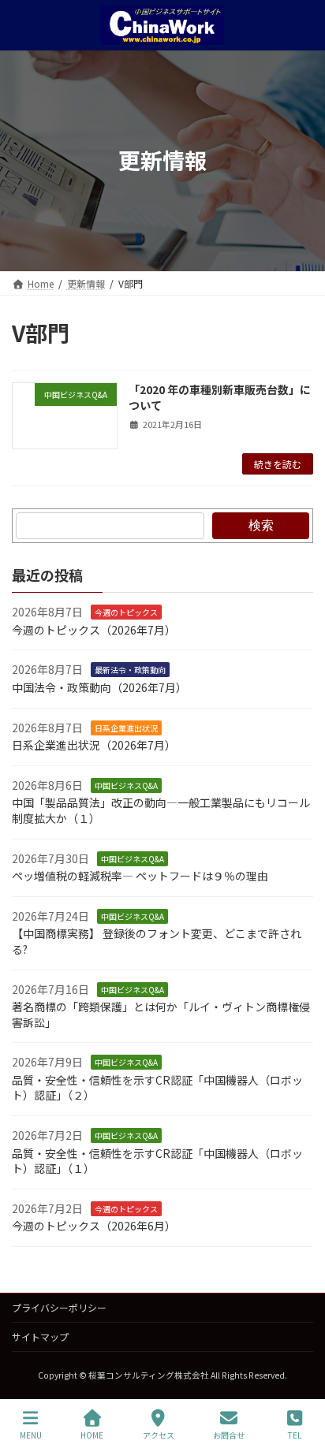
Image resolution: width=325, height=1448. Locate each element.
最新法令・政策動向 (130, 670)
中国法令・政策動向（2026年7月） (99, 687)
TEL (294, 1434)
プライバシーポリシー (59, 1307)
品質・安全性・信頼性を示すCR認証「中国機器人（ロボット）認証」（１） (157, 1161)
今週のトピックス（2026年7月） (94, 630)
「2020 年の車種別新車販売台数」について (220, 397)
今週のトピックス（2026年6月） (94, 1226)
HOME (91, 1434)
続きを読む (277, 464)
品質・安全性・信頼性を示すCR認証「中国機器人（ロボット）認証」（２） (157, 1088)
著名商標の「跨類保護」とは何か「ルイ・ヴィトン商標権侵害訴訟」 (161, 1014)
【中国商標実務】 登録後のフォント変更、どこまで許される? (156, 942)
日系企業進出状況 (126, 728)
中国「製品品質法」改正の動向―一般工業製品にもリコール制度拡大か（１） (161, 811)
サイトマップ (40, 1336)
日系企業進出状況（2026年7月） (94, 745)
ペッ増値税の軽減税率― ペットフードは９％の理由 (140, 876)
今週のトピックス (126, 612)
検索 (261, 525)
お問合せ (229, 1434)
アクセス (158, 1434)
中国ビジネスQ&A (126, 785)
